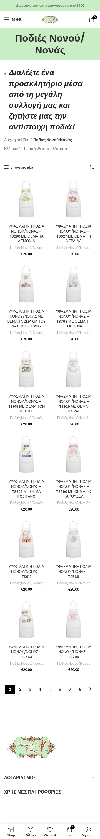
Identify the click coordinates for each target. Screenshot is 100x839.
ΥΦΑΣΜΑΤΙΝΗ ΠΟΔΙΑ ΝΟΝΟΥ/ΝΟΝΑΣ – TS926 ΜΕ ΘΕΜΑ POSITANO (26, 489)
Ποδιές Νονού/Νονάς (26, 248)
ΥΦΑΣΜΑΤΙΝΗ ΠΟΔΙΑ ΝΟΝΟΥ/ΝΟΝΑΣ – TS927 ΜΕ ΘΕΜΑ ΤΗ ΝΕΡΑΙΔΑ (73, 233)
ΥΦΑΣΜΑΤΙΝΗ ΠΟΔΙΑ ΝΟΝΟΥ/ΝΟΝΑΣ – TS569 (73, 571)
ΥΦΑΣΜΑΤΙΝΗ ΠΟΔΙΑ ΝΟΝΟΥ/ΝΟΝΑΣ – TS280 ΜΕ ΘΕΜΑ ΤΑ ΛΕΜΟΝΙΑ (26, 233)
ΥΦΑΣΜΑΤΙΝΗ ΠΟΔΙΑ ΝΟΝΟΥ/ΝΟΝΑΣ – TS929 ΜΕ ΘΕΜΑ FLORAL (73, 404)
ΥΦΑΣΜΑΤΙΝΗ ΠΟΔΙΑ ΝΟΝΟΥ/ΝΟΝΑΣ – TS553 (26, 652)
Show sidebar (22, 167)
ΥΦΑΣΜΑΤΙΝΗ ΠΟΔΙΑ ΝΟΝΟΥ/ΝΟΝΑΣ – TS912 (26, 571)
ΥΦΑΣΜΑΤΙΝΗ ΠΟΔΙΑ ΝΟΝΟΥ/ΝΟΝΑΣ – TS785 (73, 652)
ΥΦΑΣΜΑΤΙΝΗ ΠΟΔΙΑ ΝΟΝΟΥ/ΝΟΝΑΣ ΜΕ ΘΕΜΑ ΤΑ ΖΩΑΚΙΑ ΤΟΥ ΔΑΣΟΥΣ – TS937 (26, 318)
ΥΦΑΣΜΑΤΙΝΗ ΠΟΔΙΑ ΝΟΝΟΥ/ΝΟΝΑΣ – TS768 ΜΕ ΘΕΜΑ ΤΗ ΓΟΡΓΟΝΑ (73, 318)
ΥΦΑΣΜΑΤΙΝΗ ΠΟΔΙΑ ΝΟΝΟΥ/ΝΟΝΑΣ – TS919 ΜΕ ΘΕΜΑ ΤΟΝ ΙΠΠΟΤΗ (26, 404)
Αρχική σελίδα (16, 139)
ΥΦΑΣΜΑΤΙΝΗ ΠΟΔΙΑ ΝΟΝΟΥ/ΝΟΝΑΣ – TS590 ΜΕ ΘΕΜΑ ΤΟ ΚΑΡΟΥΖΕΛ (73, 489)
